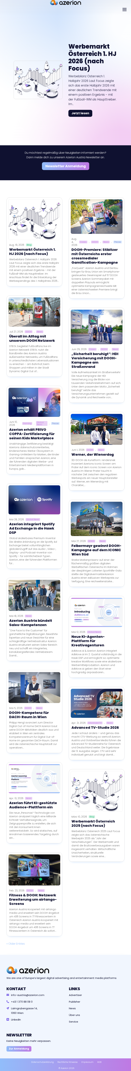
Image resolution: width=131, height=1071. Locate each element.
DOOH (29, 331)
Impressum (87, 1062)
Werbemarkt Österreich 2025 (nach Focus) (93, 823)
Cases (83, 242)
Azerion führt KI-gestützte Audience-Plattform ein (33, 805)
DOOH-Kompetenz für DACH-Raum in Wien (29, 714)
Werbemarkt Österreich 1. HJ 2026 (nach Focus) (92, 57)
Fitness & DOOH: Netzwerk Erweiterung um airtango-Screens (33, 899)
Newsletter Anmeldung (65, 166)
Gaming (27, 423)
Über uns (74, 1015)
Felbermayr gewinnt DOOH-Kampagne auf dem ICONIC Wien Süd (96, 550)
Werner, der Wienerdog (92, 454)
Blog (29, 245)
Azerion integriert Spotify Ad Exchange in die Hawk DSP (32, 528)
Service (73, 1021)
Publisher (74, 1001)
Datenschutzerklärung (42, 1062)
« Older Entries (15, 944)
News (39, 331)
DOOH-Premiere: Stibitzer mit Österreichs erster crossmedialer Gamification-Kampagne (94, 256)
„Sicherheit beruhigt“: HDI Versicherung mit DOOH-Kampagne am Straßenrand (94, 360)
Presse (55, 423)
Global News (40, 423)
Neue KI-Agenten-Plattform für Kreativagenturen (88, 641)
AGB (99, 1062)
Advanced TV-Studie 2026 (95, 727)
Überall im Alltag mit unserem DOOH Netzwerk (32, 338)
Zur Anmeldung (19, 1048)
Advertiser (75, 995)
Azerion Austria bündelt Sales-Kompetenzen (30, 622)
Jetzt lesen (80, 113)
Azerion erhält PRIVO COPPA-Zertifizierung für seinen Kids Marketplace (32, 434)
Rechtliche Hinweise (67, 1062)
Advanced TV (95, 723)
